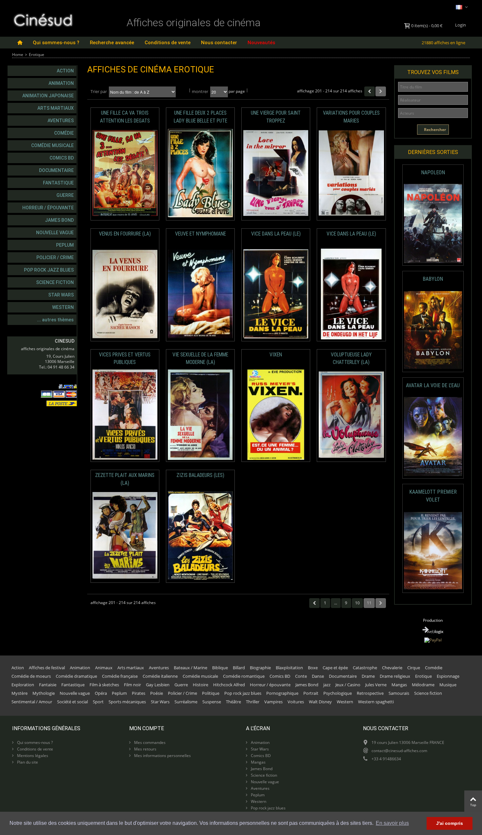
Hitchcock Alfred (229, 685)
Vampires (273, 702)
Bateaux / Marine (190, 668)
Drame (368, 676)
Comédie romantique (244, 676)
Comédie (64, 133)
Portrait (310, 693)
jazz (327, 685)
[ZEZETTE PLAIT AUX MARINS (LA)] (124, 535)
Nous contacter (219, 43)
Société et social (72, 702)
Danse (318, 676)
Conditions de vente (168, 43)
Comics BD (62, 158)
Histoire (200, 685)
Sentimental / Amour (31, 702)
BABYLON (433, 279)
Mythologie (43, 693)
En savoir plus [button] (392, 823)
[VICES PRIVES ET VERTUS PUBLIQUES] (124, 415)
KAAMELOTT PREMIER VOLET (433, 496)
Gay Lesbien (158, 685)
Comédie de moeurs (31, 676)
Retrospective (370, 693)
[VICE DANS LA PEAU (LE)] (275, 294)
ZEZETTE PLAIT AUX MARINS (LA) (124, 479)
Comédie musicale (52, 145)
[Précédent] (369, 91)
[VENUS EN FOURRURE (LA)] (124, 294)
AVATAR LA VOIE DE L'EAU (433, 385)
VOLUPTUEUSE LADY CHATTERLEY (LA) (351, 358)
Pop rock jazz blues (49, 270)
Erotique (423, 676)
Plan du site (27, 762)
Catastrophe (365, 668)
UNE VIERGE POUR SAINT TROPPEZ (276, 116)
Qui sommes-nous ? (56, 43)
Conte (301, 676)
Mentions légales (32, 755)
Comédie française (120, 676)
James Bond (59, 220)
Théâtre (233, 702)
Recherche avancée (112, 43)
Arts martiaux (55, 108)
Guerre (65, 195)
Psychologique (337, 693)
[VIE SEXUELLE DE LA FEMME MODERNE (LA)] (200, 415)
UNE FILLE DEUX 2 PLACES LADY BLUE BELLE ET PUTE (200, 116)
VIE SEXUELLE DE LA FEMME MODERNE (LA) (200, 358)
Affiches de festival (47, 668)
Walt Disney (320, 702)
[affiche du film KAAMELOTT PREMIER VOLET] (433, 550)
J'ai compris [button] (449, 823)
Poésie (156, 693)
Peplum (65, 245)
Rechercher (434, 129)
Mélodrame (423, 685)
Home (17, 54)
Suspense (211, 702)
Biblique (220, 668)
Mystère (19, 693)
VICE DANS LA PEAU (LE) (276, 234)
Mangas (399, 685)
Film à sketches (104, 685)
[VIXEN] (275, 415)
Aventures (61, 120)
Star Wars (61, 294)
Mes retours (144, 749)
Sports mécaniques (127, 702)
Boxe (313, 668)
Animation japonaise (48, 95)
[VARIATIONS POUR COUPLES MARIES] (351, 173)
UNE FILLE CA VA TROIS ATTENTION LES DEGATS (125, 116)
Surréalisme (185, 702)
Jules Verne (376, 685)
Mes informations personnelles (162, 755)
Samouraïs (399, 693)
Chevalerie (392, 668)
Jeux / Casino (347, 685)
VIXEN (276, 355)
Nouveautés (261, 43)
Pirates (138, 693)
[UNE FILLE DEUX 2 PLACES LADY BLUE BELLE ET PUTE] (200, 173)
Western (63, 307)
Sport (98, 702)
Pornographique (282, 693)
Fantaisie (47, 685)
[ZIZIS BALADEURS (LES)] (200, 535)
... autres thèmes (55, 319)
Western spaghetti (376, 702)
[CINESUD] (42, 19)
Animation (61, 83)
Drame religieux (395, 676)
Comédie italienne (160, 676)
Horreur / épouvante (48, 207)
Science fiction (55, 282)
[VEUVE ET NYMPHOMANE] (200, 294)
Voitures (296, 702)
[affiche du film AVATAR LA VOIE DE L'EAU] (433, 436)
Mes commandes (149, 742)
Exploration (22, 685)
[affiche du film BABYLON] (433, 330)
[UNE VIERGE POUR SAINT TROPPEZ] (275, 173)
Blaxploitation (289, 668)
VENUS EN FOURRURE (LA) (125, 234)
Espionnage (448, 676)
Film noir (132, 685)
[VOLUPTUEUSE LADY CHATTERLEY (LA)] (351, 415)
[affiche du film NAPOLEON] (433, 223)
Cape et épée (335, 668)
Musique (447, 685)
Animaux (103, 668)
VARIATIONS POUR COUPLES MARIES (351, 116)
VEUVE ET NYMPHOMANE (200, 234)
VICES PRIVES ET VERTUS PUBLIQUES (125, 358)
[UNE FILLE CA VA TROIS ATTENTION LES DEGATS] (124, 173)
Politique (210, 693)
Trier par (98, 91)
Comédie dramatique (76, 676)
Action (65, 70)
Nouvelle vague (55, 232)
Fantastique (58, 182)
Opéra (101, 693)
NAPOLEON (433, 172)
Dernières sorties (433, 152)
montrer (200, 91)
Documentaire (56, 170)
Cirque (413, 668)
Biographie (260, 668)
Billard (239, 668)
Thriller (252, 702)
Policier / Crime (55, 257)
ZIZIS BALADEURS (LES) (200, 475)
